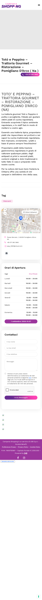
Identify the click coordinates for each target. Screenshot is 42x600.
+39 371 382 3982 (31, 74)
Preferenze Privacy (9, 447)
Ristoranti (7, 201)
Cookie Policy (35, 447)
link (30, 377)
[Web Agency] (25, 453)
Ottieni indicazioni (31, 212)
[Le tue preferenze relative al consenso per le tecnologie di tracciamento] (38, 596)
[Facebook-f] (18, 458)
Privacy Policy (23, 447)
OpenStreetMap (27, 231)
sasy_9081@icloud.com (14, 246)
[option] (21, 29)
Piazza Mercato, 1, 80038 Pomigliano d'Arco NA (21, 238)
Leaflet (19, 231)
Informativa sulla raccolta (8, 461)
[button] (39, 5)
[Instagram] (24, 458)
